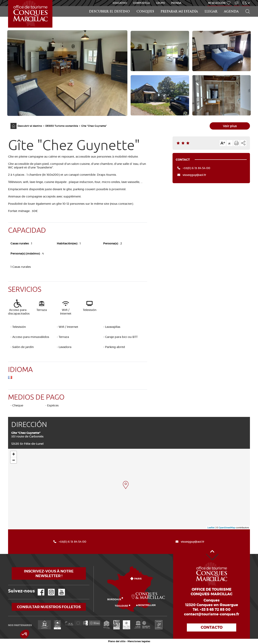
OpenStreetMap (226, 527)
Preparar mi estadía (179, 11)
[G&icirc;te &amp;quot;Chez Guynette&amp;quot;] (125, 485)
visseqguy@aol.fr (194, 175)
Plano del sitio (117, 641)
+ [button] (13, 454)
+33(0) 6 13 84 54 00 (196, 168)
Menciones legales (139, 641)
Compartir (243, 143)
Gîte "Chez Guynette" (94, 126)
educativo (120, 2)
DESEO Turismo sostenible (61, 126)
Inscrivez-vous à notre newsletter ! (49, 573)
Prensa (176, 2)
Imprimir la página (236, 143)
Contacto (212, 627)
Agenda (231, 11)
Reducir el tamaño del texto (230, 143)
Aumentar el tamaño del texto (223, 143)
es (244, 3)
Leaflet (210, 527)
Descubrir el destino (109, 11)
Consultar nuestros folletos (49, 607)
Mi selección (217, 2)
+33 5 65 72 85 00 (215, 609)
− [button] (13, 460)
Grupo (160, 2)
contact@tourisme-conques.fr (211, 614)
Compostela (141, 2)
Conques (145, 11)
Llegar (211, 11)
